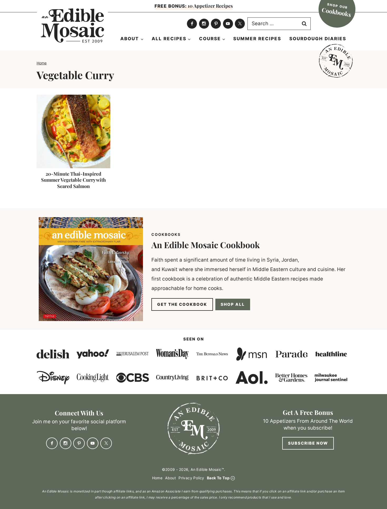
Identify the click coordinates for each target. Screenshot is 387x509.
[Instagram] (204, 24)
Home (42, 63)
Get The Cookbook (182, 304)
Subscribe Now (308, 443)
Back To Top (218, 478)
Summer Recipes (257, 38)
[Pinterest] (216, 24)
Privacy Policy (191, 478)
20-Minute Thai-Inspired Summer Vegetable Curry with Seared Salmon (73, 180)
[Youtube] (228, 24)
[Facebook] (192, 24)
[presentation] (73, 131)
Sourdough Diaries (317, 38)
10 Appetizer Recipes (194, 6)
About (170, 478)
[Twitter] (240, 24)
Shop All (233, 304)
